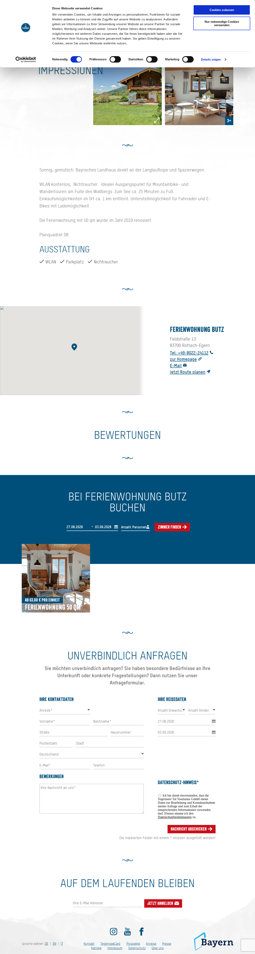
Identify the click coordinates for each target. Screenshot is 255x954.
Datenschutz (137, 948)
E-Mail (176, 365)
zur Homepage (183, 359)
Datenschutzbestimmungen (175, 817)
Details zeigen (211, 59)
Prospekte (133, 944)
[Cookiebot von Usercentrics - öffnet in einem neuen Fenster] (25, 60)
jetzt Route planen (187, 371)
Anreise (151, 944)
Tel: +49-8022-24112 (189, 352)
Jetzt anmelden (160, 903)
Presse (166, 944)
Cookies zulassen (222, 10)
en (54, 944)
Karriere (96, 948)
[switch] (115, 59)
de (46, 944)
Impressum (114, 948)
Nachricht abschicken (189, 829)
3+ (229, 121)
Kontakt (89, 944)
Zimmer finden (170, 527)
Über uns (158, 948)
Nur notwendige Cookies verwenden (222, 23)
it (62, 944)
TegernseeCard (110, 944)
